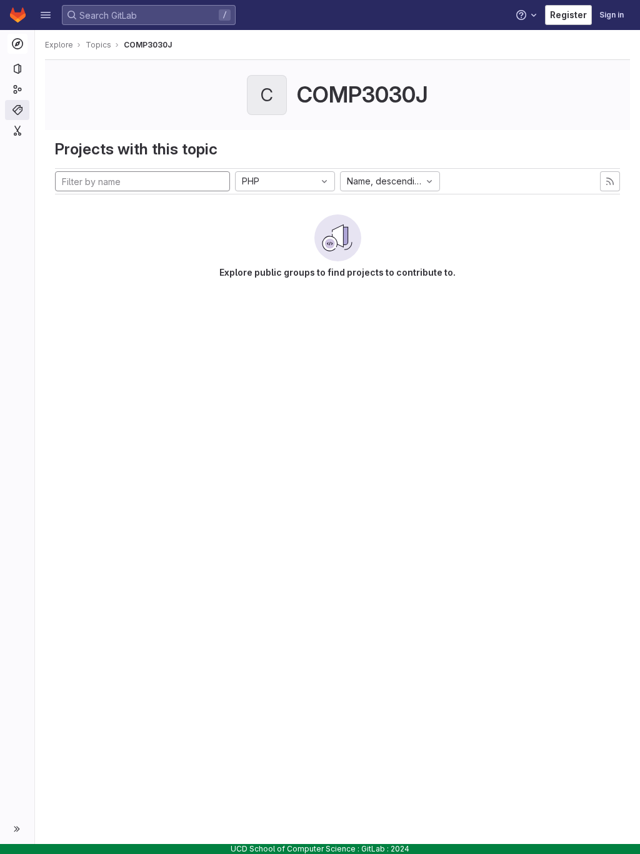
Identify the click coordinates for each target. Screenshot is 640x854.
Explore (59, 44)
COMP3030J (148, 44)
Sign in (611, 14)
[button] (46, 15)
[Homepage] (18, 15)
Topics (98, 44)
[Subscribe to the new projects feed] (610, 181)
